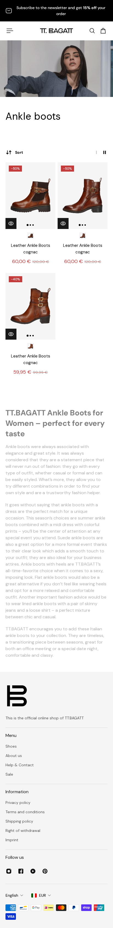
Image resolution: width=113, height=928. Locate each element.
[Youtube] (33, 871)
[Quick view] (10, 223)
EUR (42, 895)
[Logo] (56, 30)
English (11, 895)
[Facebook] (21, 871)
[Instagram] (9, 871)
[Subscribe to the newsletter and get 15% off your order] (56, 11)
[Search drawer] (92, 31)
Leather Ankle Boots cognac (30, 249)
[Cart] (103, 31)
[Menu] (9, 31)
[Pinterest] (45, 871)
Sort (19, 152)
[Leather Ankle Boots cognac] (30, 195)
